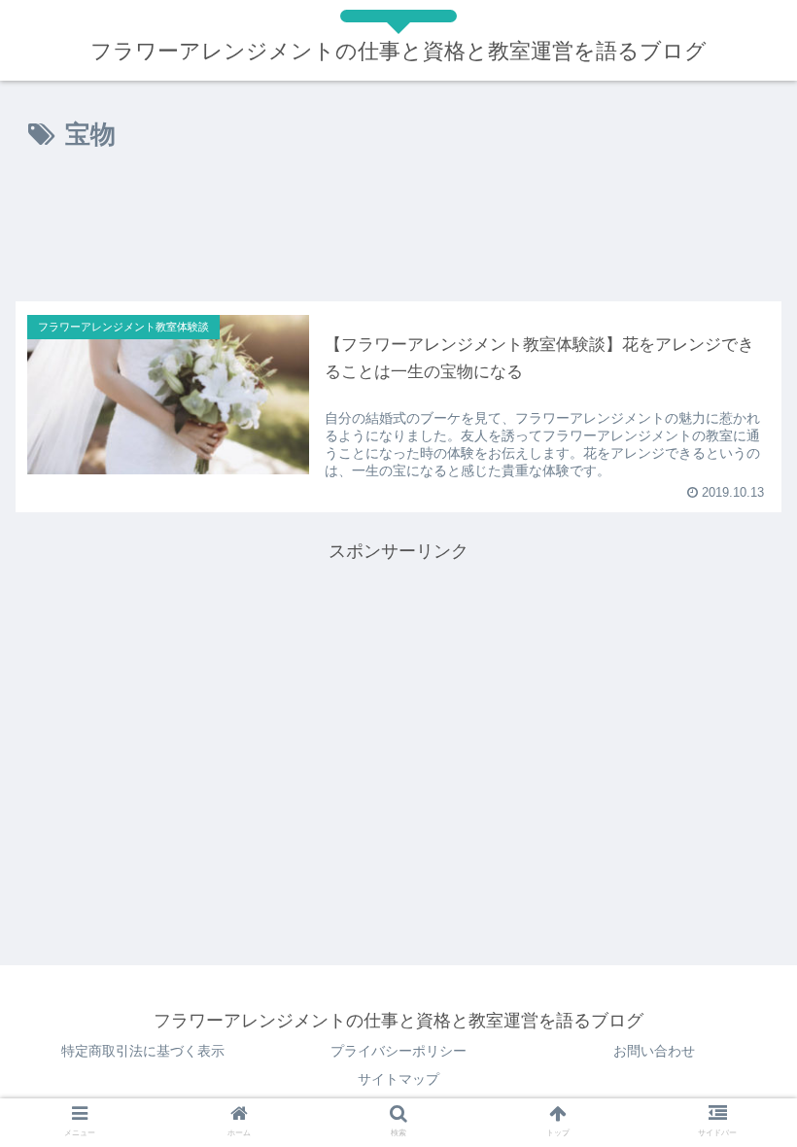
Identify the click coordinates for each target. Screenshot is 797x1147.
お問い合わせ (654, 1051)
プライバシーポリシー (398, 1051)
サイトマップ (398, 1079)
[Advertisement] (398, 232)
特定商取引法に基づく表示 (143, 1051)
